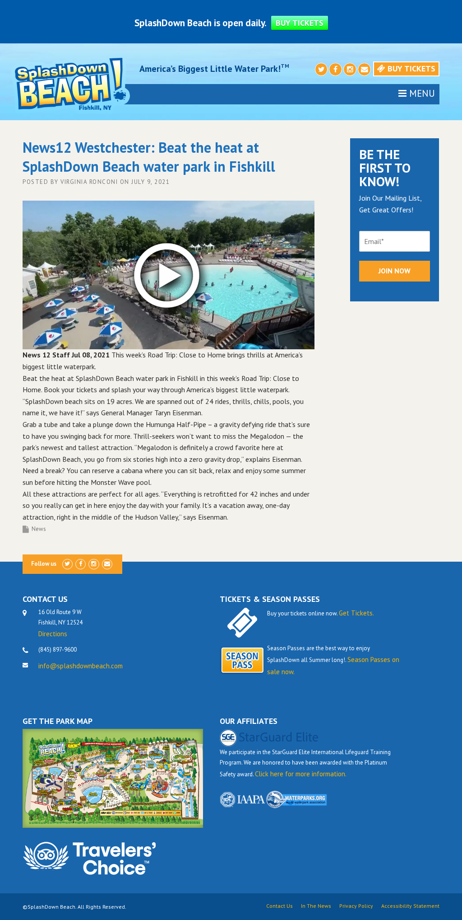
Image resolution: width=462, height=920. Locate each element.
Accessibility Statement (410, 906)
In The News (316, 906)
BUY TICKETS (299, 23)
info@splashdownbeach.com (80, 666)
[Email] (364, 69)
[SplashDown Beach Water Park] (69, 83)
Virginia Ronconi (89, 182)
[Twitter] (321, 69)
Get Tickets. (356, 613)
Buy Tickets (410, 68)
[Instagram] (349, 69)
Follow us (43, 564)
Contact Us (279, 906)
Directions (52, 633)
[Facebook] (335, 69)
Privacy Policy (356, 906)
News (39, 529)
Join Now (395, 270)
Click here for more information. (300, 774)
